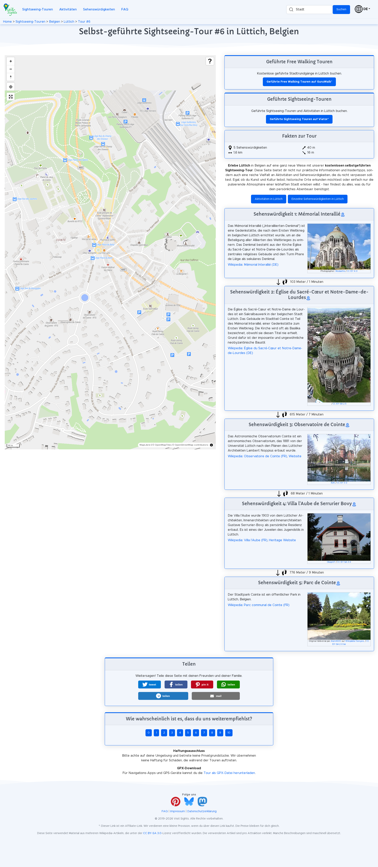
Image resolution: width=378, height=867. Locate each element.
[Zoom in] (11, 61)
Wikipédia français (354, 641)
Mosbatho (340, 271)
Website (295, 456)
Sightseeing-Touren (37, 9)
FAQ (124, 9)
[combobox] (309, 9)
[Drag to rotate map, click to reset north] (11, 77)
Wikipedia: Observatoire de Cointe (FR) (257, 456)
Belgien (54, 21)
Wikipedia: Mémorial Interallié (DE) (253, 264)
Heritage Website (282, 540)
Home (7, 21)
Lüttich (69, 21)
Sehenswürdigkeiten (99, 9)
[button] (149, 684)
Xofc (333, 483)
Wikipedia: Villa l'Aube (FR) (247, 540)
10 (228, 732)
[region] (110, 252)
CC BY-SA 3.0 (344, 562)
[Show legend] (210, 61)
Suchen (341, 9)
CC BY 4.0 (352, 271)
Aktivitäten (68, 9)
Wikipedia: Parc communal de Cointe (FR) (258, 605)
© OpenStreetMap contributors (190, 445)
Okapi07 (331, 562)
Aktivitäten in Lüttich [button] (269, 199)
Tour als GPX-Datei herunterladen (229, 773)
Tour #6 (84, 21)
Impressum (177, 811)
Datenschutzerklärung (202, 811)
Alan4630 (336, 641)
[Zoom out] (11, 69)
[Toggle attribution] (211, 445)
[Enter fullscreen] (11, 97)
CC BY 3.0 (342, 483)
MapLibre (145, 445)
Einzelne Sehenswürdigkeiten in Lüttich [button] (318, 199)
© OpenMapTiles (162, 445)
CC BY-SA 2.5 (339, 404)
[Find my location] (11, 87)
